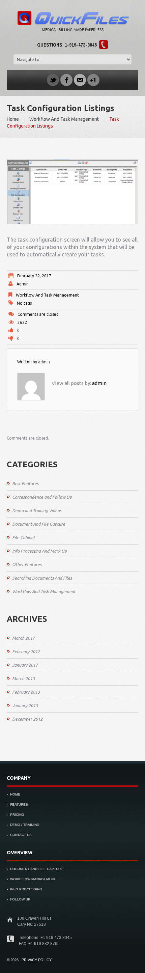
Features (19, 804)
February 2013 (26, 692)
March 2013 (23, 678)
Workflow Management (33, 879)
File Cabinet (23, 537)
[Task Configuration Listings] (72, 192)
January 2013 (25, 705)
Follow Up (20, 899)
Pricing (17, 814)
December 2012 (27, 719)
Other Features (26, 564)
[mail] (80, 79)
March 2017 (23, 638)
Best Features (25, 483)
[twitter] (53, 79)
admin (23, 284)
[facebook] (66, 79)
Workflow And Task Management (64, 119)
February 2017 (26, 651)
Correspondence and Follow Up (42, 497)
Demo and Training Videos (36, 510)
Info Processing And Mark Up (39, 551)
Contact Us (21, 835)
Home (13, 119)
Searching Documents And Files (42, 578)
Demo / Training (24, 825)
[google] (93, 79)
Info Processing (26, 889)
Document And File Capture (38, 524)
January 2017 (25, 665)
